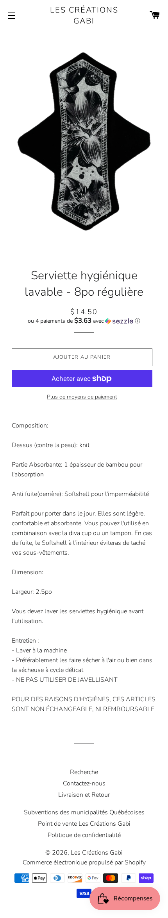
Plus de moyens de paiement (82, 397)
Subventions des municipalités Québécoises (84, 812)
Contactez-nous (84, 783)
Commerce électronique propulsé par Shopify (84, 862)
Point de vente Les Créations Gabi (84, 823)
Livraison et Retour (84, 794)
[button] (84, 321)
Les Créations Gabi (84, 15)
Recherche (84, 772)
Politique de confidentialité (84, 835)
